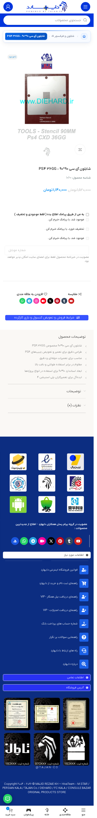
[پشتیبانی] (7, 798)
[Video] (43, 301)
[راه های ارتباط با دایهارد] (83, 650)
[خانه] (84, 36)
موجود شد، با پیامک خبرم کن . (66, 219)
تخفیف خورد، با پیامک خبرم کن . (65, 229)
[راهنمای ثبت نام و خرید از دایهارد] (83, 583)
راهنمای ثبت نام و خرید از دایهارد (58, 583)
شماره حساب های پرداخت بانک (60, 624)
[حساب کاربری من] (8, 6)
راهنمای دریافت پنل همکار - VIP (59, 597)
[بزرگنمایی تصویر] (80, 149)
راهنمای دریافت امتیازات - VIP (60, 610)
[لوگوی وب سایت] (47, 7)
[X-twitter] (50, 301)
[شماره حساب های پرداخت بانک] (83, 623)
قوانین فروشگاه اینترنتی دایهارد (59, 570)
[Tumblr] (64, 301)
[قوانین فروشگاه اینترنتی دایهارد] (83, 569)
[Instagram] (36, 301)
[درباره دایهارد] (83, 664)
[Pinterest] (57, 301)
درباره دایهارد (70, 664)
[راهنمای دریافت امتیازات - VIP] (83, 610)
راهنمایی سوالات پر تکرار (63, 637)
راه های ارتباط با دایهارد (64, 650)
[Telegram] (29, 301)
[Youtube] (71, 301)
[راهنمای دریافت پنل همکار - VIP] (83, 596)
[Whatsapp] (22, 301)
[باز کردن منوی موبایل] (85, 6)
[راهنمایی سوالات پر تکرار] (83, 637)
